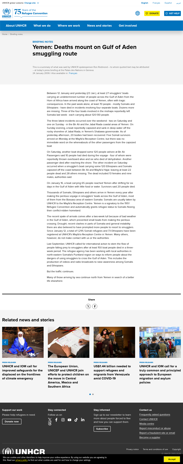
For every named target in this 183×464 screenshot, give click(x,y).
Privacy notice (132, 449)
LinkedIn (82, 420)
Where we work (69, 25)
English (144, 2)
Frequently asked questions (154, 414)
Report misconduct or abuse (155, 428)
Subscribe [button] (102, 429)
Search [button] (128, 13)
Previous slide (5, 342)
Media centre (146, 423)
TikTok (76, 420)
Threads (50, 423)
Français (156, 2)
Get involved (128, 25)
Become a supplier (149, 437)
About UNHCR (16, 25)
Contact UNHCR (148, 419)
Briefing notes (16, 34)
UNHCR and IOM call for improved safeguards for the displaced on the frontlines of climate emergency (22, 372)
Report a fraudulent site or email (157, 432)
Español (168, 2)
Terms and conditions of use (155, 449)
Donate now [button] (12, 421)
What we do (42, 25)
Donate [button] (154, 13)
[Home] (22, 13)
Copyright (176, 449)
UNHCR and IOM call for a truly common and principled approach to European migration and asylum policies (160, 374)
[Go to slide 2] (93, 395)
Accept (172, 459)
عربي (178, 2)
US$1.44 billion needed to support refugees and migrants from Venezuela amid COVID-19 (112, 372)
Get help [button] (174, 13)
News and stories (99, 25)
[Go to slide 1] (90, 395)
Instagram (63, 420)
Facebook (56, 420)
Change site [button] (30, 2)
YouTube (69, 420)
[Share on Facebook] (94, 306)
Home (4, 34)
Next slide (178, 342)
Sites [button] (137, 13)
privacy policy (22, 460)
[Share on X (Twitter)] (88, 306)
